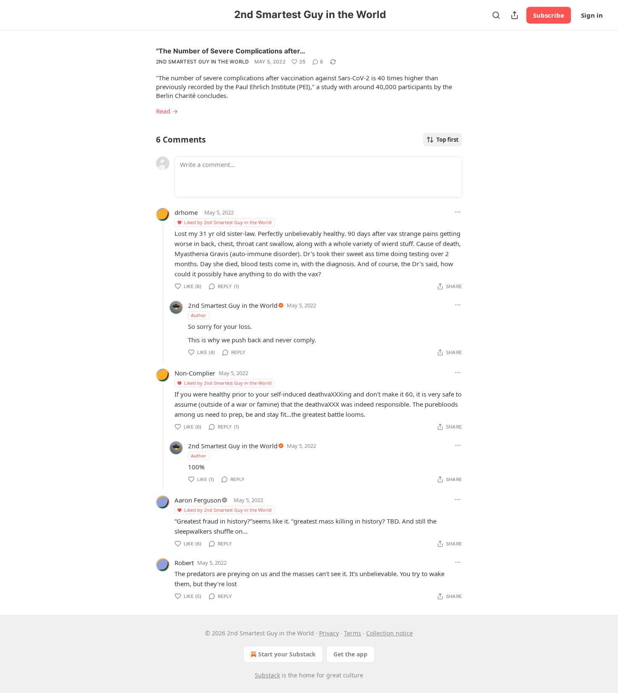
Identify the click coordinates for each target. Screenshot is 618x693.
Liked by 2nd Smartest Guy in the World (228, 222)
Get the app (350, 654)
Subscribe (548, 15)
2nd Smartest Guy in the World (202, 61)
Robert (184, 562)
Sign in (592, 15)
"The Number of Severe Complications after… (230, 51)
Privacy (329, 633)
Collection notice (389, 633)
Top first (447, 139)
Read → (167, 111)
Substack (267, 675)
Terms (352, 633)
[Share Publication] (514, 15)
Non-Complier (194, 373)
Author (198, 315)
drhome (186, 212)
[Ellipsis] (458, 212)
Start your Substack (287, 654)
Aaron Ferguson (197, 500)
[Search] (496, 15)
